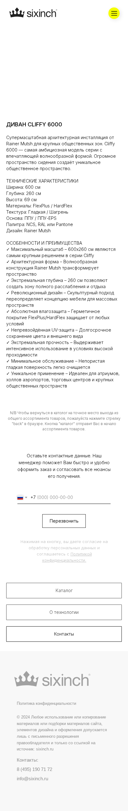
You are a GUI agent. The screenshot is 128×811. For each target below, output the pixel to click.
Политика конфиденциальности (46, 703)
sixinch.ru (44, 749)
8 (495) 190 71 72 (34, 769)
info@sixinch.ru (32, 778)
